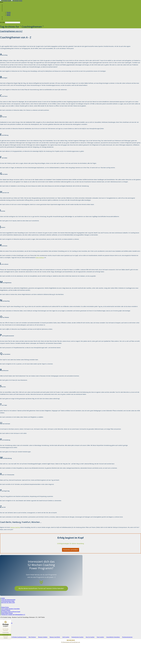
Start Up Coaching (90, 637)
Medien (8, 15)
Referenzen (6, 16)
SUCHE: (2, 22)
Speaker (9, 12)
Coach (5, 5)
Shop (4, 8)
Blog (4, 9)
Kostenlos (5, 18)
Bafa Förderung (32, 637)
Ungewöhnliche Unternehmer (113, 637)
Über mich (6, 10)
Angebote (5, 6)
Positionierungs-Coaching (77, 637)
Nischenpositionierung (127, 637)
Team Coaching (100, 637)
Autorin (9, 13)
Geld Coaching (65, 637)
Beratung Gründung (42, 637)
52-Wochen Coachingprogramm (19, 637)
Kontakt (5, 19)
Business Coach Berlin (55, 637)
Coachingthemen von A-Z (11, 31)
